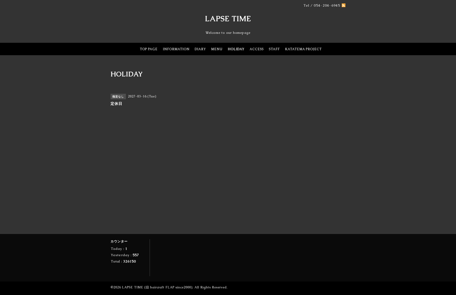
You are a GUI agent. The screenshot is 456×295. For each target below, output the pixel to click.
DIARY (200, 49)
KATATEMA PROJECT (303, 49)
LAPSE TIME (228, 18)
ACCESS (257, 49)
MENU (216, 49)
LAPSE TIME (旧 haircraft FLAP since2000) (157, 287)
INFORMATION (176, 49)
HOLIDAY (236, 49)
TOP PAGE (149, 49)
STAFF (274, 49)
